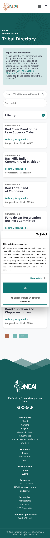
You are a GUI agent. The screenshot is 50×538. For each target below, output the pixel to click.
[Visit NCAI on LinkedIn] (31, 407)
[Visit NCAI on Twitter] (22, 407)
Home (5, 30)
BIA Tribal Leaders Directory (20, 72)
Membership (25, 500)
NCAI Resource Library (25, 487)
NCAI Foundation (25, 508)
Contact (25, 443)
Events (25, 473)
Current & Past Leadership (25, 439)
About (25, 421)
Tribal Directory (25, 483)
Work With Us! (25, 518)
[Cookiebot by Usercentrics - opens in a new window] (36, 235)
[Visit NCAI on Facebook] (27, 407)
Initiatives (25, 504)
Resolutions (25, 456)
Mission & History (25, 432)
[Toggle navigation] (39, 6)
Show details (36, 278)
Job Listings (25, 490)
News (25, 470)
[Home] (10, 6)
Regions (25, 428)
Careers (25, 424)
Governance (25, 435)
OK (25, 288)
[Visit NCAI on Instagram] (18, 407)
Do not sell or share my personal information (25, 299)
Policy (25, 453)
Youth (25, 460)
